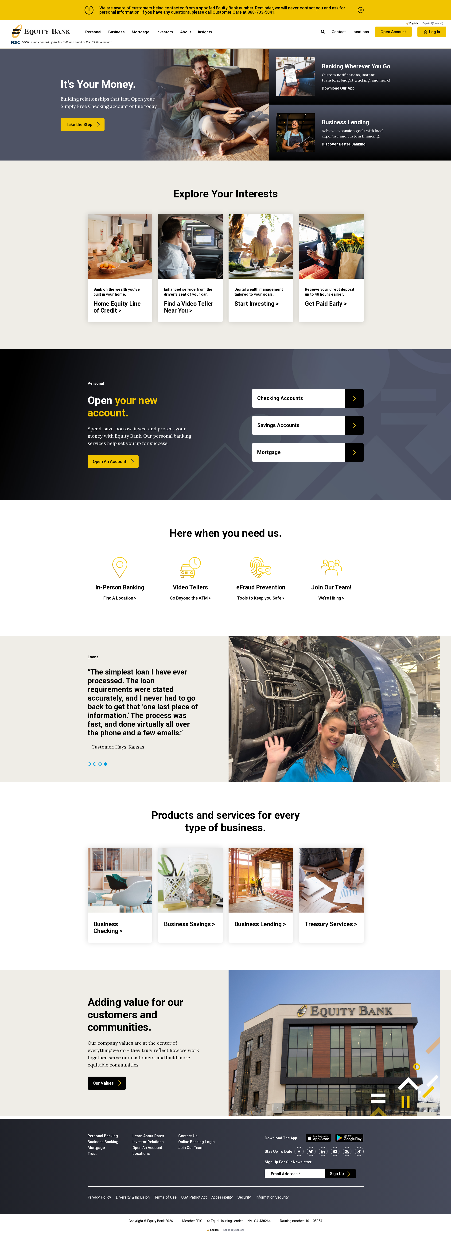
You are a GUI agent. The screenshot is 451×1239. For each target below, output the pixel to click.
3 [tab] (100, 764)
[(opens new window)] (316, 1138)
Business (116, 32)
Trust (92, 1153)
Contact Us (188, 1136)
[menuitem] (433, 23)
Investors (164, 32)
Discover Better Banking (343, 144)
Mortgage (140, 32)
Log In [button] (434, 31)
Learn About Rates (148, 1136)
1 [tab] (89, 764)
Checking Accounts (280, 398)
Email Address (286, 1173)
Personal (93, 32)
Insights (205, 32)
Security (244, 1197)
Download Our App (338, 88)
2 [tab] (94, 764)
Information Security (272, 1197)
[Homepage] (40, 31)
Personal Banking (103, 1136)
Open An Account (109, 461)
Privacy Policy (99, 1197)
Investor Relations (148, 1142)
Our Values (103, 1083)
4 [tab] (105, 764)
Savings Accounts (278, 425)
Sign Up (337, 1173)
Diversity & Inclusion (133, 1197)
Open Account (393, 31)
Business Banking (103, 1142)
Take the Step (79, 124)
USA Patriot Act (194, 1197)
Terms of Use (165, 1197)
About (185, 32)
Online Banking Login (196, 1142)
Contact (339, 32)
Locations (360, 32)
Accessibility (222, 1197)
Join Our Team (190, 1147)
